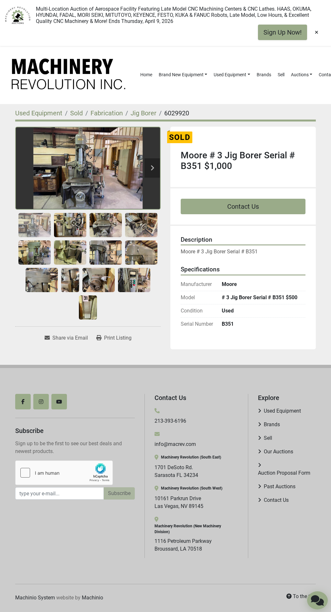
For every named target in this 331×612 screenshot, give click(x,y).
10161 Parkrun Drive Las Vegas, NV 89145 (179, 502)
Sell (281, 74)
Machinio (92, 598)
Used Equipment (230, 74)
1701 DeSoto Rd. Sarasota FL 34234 (176, 471)
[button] (183, 74)
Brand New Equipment (181, 74)
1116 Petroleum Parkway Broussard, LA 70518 (183, 545)
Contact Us (243, 206)
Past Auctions (279, 486)
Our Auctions (278, 451)
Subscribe (119, 493)
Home (146, 74)
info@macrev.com (175, 444)
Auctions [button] (300, 74)
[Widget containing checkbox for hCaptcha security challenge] (64, 472)
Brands (264, 74)
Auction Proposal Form (284, 473)
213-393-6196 (170, 421)
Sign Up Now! (282, 32)
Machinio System (35, 598)
